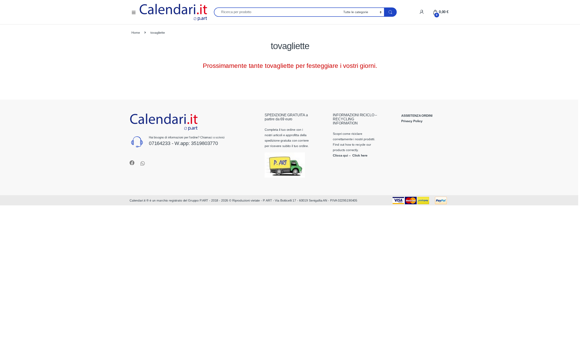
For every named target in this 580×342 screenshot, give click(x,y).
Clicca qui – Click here (350, 155)
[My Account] (421, 12)
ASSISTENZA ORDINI (417, 115)
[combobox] (277, 12)
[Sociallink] (132, 162)
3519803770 (204, 143)
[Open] (135, 12)
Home (135, 32)
